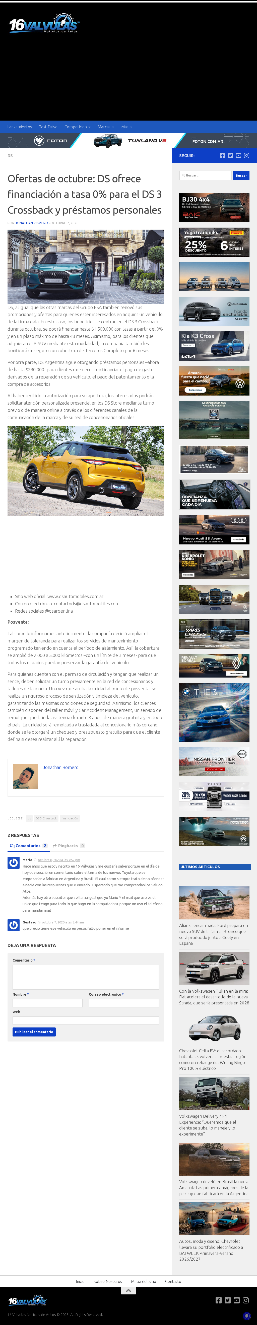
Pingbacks (71, 845)
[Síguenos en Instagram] (246, 155)
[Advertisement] (128, 83)
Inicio (80, 1281)
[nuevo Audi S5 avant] (214, 543)
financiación (69, 818)
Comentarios (31, 845)
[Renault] (214, 676)
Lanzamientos (19, 127)
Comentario (24, 960)
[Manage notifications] (247, 1316)
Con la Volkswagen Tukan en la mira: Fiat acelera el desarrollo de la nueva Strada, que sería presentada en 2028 (214, 997)
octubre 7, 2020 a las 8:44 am (63, 922)
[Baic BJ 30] (214, 221)
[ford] (214, 438)
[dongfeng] (214, 290)
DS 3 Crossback (46, 818)
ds (29, 818)
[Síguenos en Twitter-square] (230, 155)
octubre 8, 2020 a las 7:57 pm (59, 860)
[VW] (214, 394)
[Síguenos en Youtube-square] (238, 155)
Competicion (76, 127)
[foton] (128, 140)
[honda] (214, 472)
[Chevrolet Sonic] (214, 578)
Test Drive (48, 127)
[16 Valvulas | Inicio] (45, 24)
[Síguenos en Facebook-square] (222, 155)
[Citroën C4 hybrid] (214, 844)
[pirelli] (214, 255)
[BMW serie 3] (214, 740)
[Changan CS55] (214, 324)
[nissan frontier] (214, 775)
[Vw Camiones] (214, 612)
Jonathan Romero (31, 223)
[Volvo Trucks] (214, 810)
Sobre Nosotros (108, 1281)
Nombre (21, 994)
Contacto (173, 1281)
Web (16, 1012)
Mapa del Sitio (143, 1281)
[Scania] (214, 508)
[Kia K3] (214, 359)
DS (10, 155)
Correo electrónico (106, 994)
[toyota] (214, 647)
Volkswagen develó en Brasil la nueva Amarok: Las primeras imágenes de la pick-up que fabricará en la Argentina (214, 1187)
